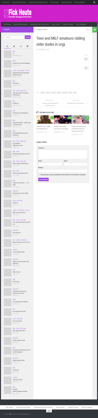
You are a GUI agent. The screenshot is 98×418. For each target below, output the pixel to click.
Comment (41, 148)
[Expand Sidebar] (94, 29)
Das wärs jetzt (17, 232)
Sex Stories (5, 2)
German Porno (41, 29)
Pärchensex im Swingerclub (20, 113)
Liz (13, 53)
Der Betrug (16, 83)
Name (40, 161)
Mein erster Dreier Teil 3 (19, 212)
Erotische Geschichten (19, 2)
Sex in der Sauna (17, 321)
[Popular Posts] (14, 46)
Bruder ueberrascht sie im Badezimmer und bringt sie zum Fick (79, 128)
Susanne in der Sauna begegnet (21, 63)
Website (40, 167)
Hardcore (65, 92)
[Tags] (27, 46)
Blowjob (54, 92)
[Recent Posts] (7, 46)
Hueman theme (25, 414)
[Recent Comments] (20, 46)
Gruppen (18, 240)
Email (66, 161)
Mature (70, 92)
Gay (14, 240)
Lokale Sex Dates (66, 2)
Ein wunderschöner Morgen (20, 302)
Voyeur (27, 70)
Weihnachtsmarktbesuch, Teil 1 (21, 154)
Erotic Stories (54, 2)
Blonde (48, 92)
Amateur (43, 92)
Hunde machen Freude (19, 340)
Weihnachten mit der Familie (20, 193)
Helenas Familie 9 (17, 380)
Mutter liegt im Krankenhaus (20, 163)
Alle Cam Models (80, 2)
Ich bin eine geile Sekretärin (20, 173)
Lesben (15, 70)
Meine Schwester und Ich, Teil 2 (21, 242)
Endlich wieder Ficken (19, 360)
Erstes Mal (23, 90)
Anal (14, 51)
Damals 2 (15, 203)
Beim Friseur (16, 281)
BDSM (14, 61)
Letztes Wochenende (19, 252)
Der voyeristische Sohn (19, 311)
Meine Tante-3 (17, 272)
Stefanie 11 (16, 103)
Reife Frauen (21, 70)
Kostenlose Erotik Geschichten (38, 2)
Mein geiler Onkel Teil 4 (19, 331)
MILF (75, 92)
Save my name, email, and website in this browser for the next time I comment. (63, 174)
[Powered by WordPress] (10, 414)
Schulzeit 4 (16, 370)
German (59, 92)
